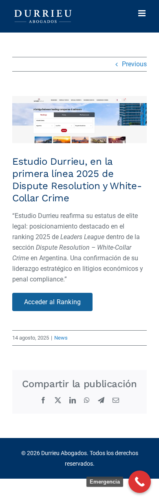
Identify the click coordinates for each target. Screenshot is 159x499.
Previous (134, 64)
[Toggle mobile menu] (142, 13)
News (61, 338)
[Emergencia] (139, 482)
